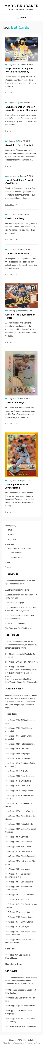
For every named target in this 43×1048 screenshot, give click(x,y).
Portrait (11, 535)
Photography (10, 526)
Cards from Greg (14, 218)
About (7, 562)
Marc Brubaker (21, 5)
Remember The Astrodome (19, 548)
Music (10, 530)
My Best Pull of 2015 (17, 253)
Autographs (11, 65)
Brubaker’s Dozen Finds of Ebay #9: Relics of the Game (21, 108)
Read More (9, 93)
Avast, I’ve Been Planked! (19, 145)
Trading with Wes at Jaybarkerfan (16, 486)
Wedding (12, 539)
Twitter (8, 567)
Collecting (11, 141)
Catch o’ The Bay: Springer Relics (20, 316)
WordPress (36, 1043)
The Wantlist (16, 553)
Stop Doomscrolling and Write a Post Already (19, 70)
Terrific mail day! (14, 402)
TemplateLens (19, 1043)
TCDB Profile (16, 557)
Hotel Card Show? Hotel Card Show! (19, 182)
